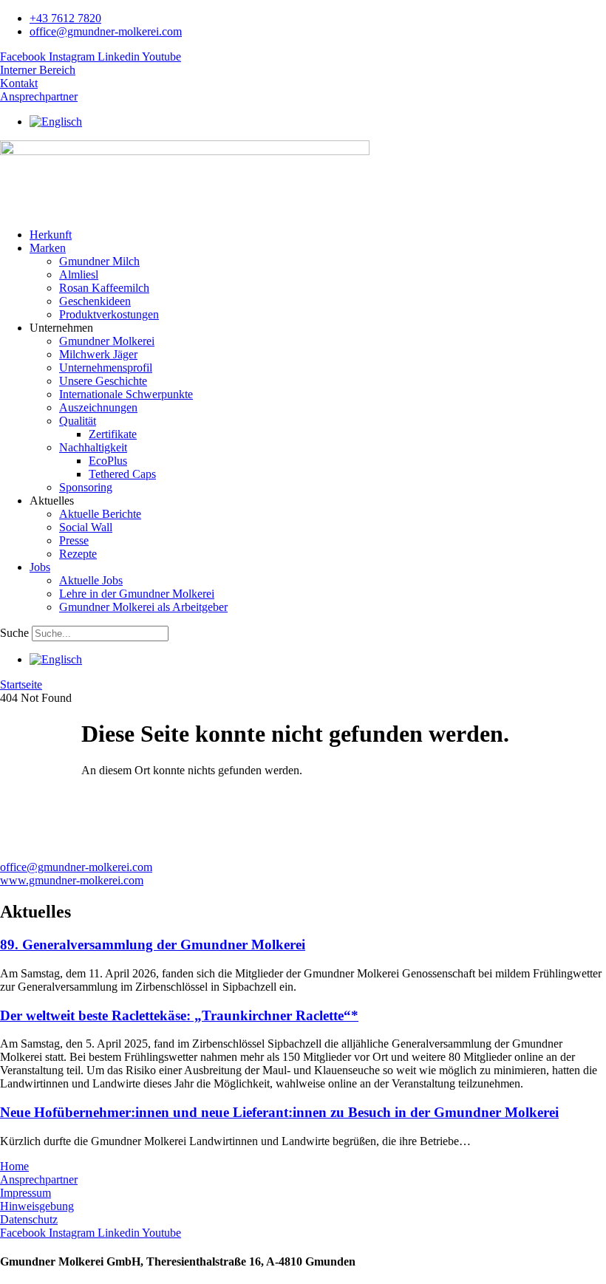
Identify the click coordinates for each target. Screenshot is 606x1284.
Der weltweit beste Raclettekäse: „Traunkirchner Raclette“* (179, 1015)
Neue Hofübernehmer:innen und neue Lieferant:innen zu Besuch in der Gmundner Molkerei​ (279, 1112)
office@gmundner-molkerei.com (76, 867)
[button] (318, 248)
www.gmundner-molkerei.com (71, 880)
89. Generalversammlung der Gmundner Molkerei (152, 944)
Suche (14, 632)
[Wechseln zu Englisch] (56, 121)
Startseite (21, 684)
